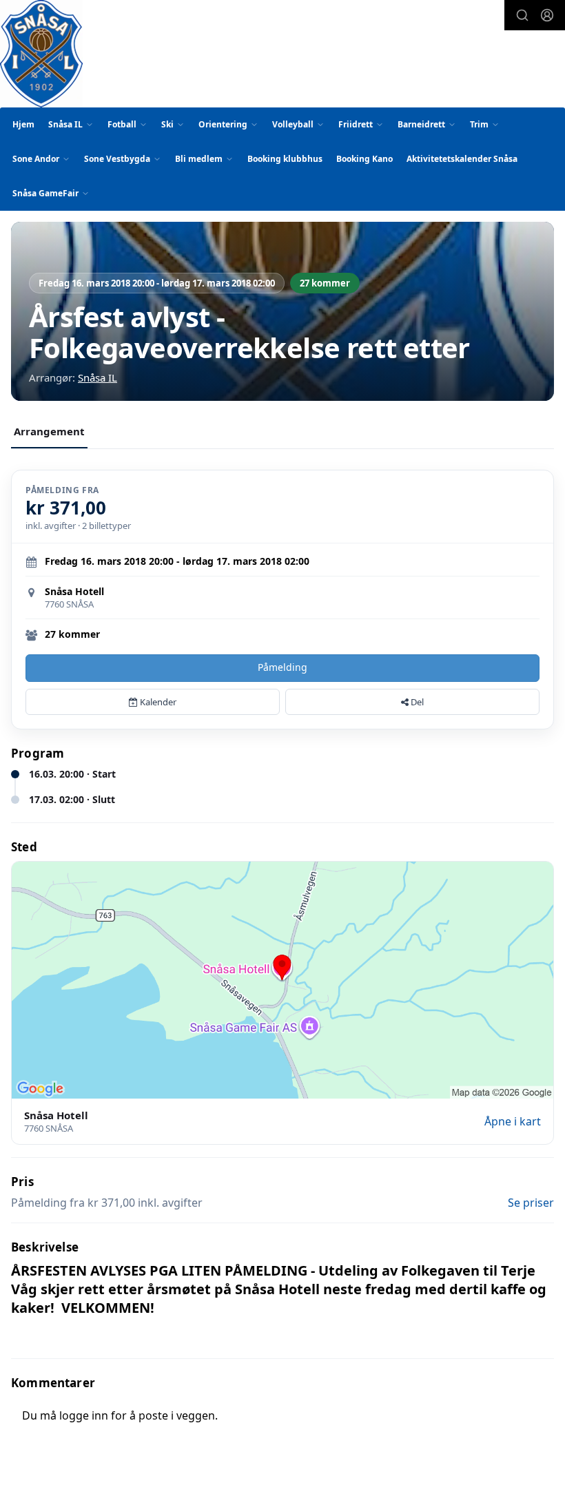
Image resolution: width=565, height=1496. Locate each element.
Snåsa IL (97, 377)
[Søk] (522, 15)
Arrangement (49, 431)
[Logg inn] (547, 15)
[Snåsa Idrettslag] (41, 53)
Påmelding (282, 667)
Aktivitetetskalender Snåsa (462, 159)
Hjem (23, 124)
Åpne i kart (512, 1121)
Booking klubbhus (284, 159)
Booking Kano (364, 159)
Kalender (157, 702)
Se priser (531, 1202)
